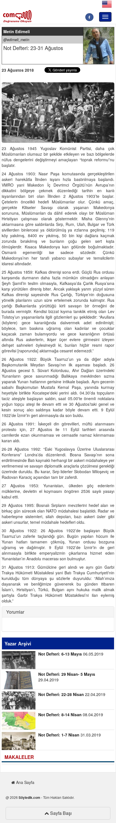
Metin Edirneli (16, 31)
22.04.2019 (71, 694)
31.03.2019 (69, 735)
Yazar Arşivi (18, 643)
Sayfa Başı (60, 813)
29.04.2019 (66, 677)
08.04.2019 (70, 714)
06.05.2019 (70, 654)
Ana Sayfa (24, 782)
